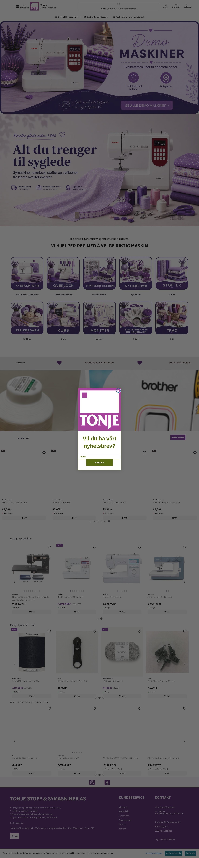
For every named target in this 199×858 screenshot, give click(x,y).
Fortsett (99, 462)
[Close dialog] (118, 390)
